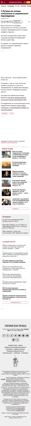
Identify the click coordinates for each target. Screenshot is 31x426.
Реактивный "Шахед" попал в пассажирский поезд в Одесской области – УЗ (19, 183)
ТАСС (13, 40)
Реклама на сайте (12, 345)
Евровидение (4, 113)
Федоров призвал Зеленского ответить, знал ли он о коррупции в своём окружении (20, 174)
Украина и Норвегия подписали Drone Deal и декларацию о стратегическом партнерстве (14, 297)
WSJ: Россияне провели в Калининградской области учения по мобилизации (14, 289)
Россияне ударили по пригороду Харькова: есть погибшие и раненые (13, 261)
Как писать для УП (7, 353)
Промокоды (24, 353)
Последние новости (8, 242)
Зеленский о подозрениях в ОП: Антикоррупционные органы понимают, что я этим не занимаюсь (20, 201)
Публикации (10, 6)
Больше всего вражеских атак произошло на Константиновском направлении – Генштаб (13, 268)
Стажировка (17, 353)
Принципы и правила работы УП (15, 351)
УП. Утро (17, 6)
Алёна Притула (21, 409)
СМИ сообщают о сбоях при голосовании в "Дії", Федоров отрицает (15, 232)
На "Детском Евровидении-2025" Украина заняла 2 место (12, 220)
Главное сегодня (7, 149)
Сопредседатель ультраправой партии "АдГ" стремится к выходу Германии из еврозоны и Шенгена (15, 254)
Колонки (23, 6)
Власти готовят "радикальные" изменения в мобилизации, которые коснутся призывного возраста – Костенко (20, 155)
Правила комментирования (9, 142)
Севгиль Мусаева (20, 408)
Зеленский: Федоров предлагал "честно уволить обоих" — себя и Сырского (20, 192)
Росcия (11, 113)
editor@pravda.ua (20, 410)
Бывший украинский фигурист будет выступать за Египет (14, 282)
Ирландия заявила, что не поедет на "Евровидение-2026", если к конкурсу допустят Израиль (14, 226)
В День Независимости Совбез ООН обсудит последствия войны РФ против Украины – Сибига (14, 247)
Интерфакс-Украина (11, 381)
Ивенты (20, 345)
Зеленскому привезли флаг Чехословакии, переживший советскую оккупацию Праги (12, 275)
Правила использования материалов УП (15, 347)
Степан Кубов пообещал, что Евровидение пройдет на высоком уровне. (15, 108)
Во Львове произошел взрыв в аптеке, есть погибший (19, 163)
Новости (3, 6)
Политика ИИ (9, 349)
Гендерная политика (19, 349)
